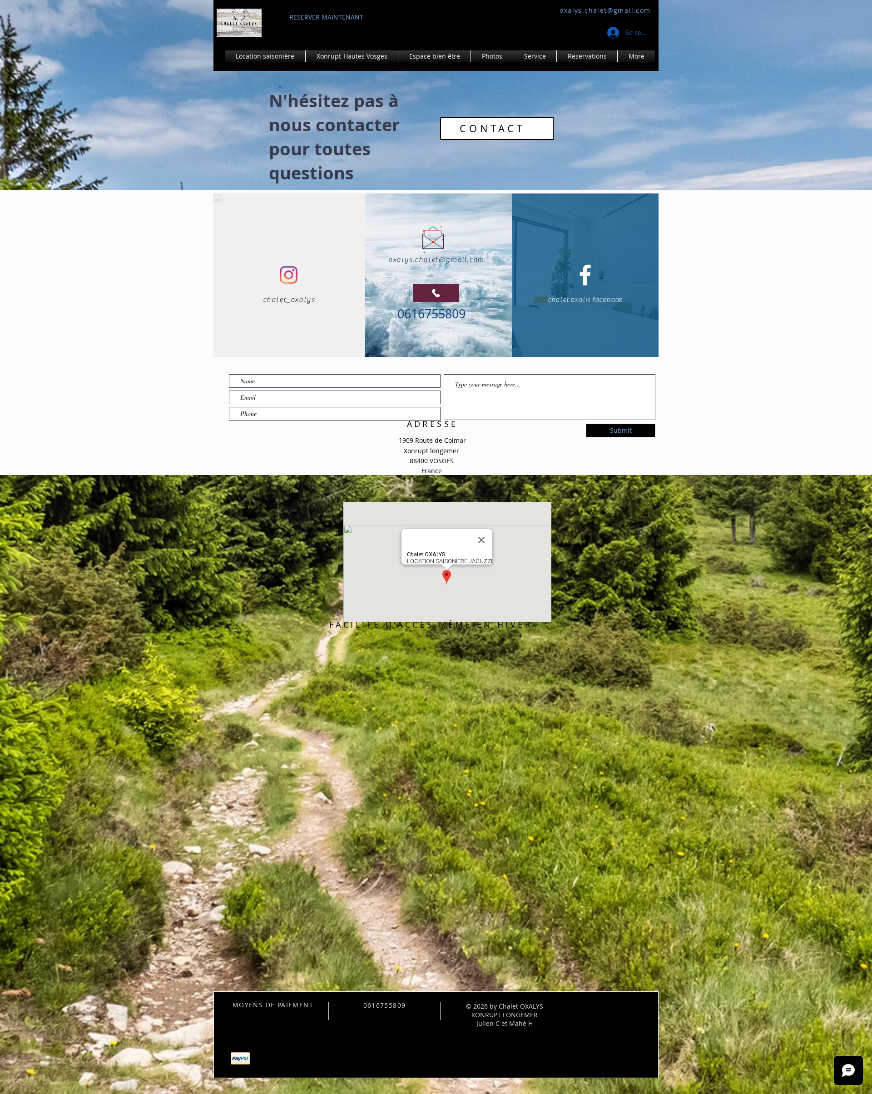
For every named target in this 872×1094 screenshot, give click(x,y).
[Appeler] (436, 293)
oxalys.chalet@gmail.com (605, 10)
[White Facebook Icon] (585, 275)
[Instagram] (288, 275)
